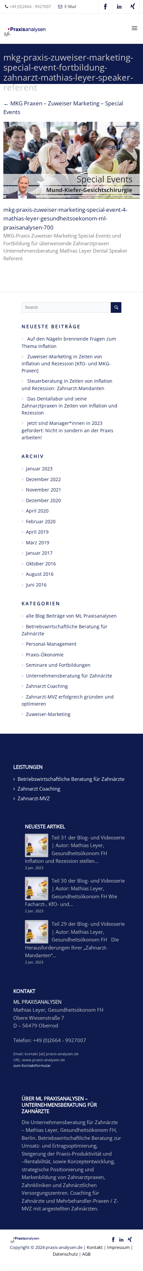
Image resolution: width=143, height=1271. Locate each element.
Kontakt (95, 1247)
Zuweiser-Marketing (48, 714)
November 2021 (43, 489)
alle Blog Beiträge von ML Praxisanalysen (71, 616)
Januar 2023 (39, 468)
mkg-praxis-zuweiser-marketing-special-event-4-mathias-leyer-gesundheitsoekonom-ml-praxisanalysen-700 (65, 218)
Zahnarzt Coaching (47, 686)
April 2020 (37, 511)
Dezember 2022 (43, 479)
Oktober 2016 (41, 563)
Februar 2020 (41, 521)
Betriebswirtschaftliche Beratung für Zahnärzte (71, 779)
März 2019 (37, 542)
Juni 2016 (36, 584)
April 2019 (37, 532)
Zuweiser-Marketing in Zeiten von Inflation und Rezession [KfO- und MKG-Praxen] (66, 363)
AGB (86, 1254)
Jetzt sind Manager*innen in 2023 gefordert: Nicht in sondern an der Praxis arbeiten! (67, 430)
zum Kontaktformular (32, 1065)
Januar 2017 (39, 553)
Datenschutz (65, 1254)
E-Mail (70, 6)
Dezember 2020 (43, 500)
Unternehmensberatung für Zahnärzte (69, 675)
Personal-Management (51, 644)
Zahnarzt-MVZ (34, 798)
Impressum (118, 1247)
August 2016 (40, 574)
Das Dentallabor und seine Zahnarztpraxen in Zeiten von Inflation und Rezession (69, 405)
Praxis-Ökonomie (45, 654)
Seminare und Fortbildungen (58, 665)
